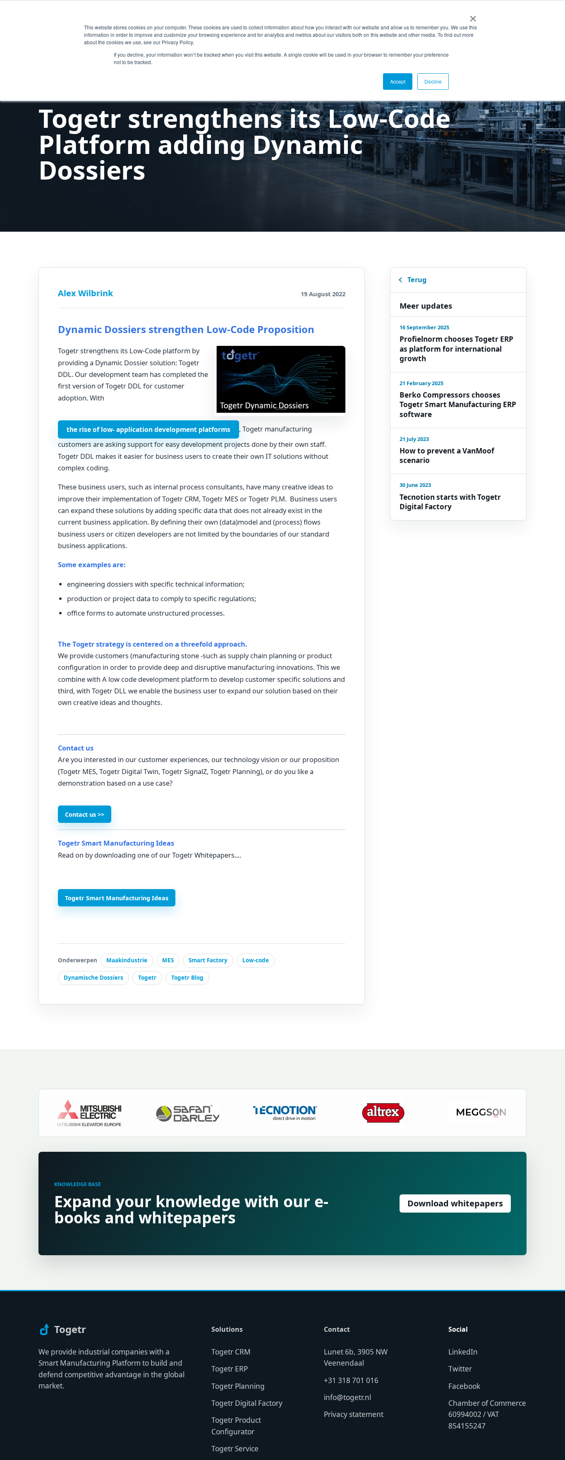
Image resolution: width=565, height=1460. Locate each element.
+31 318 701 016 (351, 1380)
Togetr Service (235, 1448)
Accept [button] (397, 81)
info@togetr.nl (347, 1397)
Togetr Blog (187, 977)
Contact (337, 1329)
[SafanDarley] (156, 1113)
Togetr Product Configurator (236, 1425)
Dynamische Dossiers (93, 977)
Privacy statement (353, 1414)
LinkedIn (463, 1352)
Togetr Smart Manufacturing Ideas (116, 898)
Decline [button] (433, 81)
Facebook (464, 1386)
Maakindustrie (126, 960)
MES (168, 960)
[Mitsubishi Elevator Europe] (58, 1113)
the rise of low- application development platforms (148, 429)
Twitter (460, 1369)
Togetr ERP (229, 1369)
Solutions (227, 1329)
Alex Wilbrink (85, 293)
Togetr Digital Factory (246, 1403)
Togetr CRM (231, 1352)
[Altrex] (353, 1113)
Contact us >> (84, 814)
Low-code (255, 960)
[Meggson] (451, 1113)
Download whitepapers (455, 1203)
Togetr (147, 977)
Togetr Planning (238, 1386)
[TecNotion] (255, 1113)
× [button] (473, 15)
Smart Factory (208, 960)
